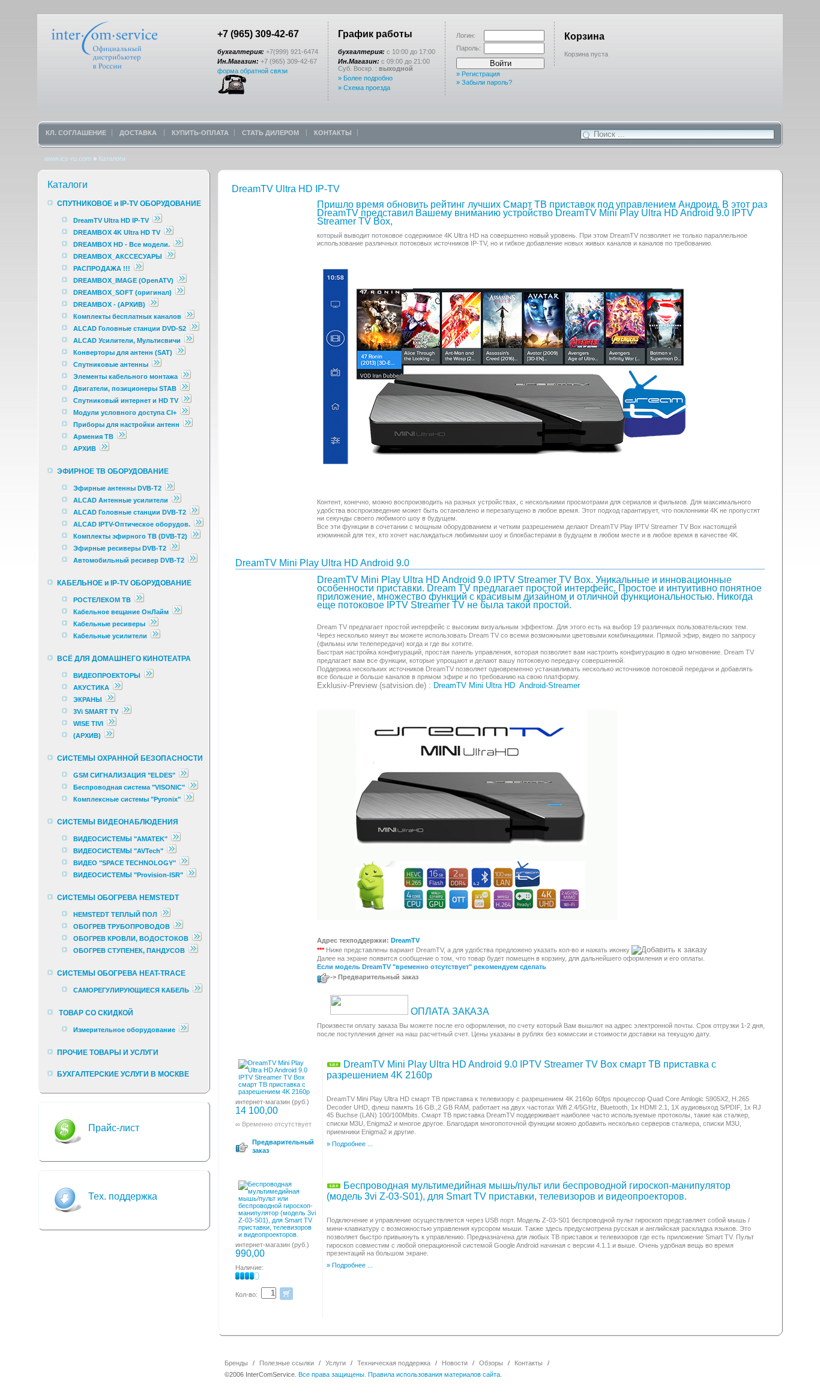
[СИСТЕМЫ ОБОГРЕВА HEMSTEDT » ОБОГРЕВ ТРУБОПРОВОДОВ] (178, 926)
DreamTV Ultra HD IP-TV (111, 220)
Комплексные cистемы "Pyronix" (127, 799)
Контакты (528, 1363)
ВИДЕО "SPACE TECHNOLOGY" (124, 862)
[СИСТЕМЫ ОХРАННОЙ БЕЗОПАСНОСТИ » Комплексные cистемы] (189, 799)
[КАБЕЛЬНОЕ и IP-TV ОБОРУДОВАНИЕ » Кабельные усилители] (155, 635)
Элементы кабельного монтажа (125, 376)
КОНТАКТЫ (333, 132)
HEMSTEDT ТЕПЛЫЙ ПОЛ (115, 914)
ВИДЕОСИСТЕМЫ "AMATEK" (120, 838)
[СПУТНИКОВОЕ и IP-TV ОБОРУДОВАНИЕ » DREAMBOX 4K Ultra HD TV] (168, 232)
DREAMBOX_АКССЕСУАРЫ (117, 256)
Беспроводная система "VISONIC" (129, 787)
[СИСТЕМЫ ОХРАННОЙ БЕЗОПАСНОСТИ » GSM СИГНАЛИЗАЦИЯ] (183, 775)
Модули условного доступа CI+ (124, 412)
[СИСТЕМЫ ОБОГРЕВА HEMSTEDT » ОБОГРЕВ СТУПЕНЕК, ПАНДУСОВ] (193, 950)
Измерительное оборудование (124, 1029)
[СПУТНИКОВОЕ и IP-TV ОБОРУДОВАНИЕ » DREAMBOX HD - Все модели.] (178, 244)
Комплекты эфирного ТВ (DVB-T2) (130, 536)
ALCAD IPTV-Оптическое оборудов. (131, 524)
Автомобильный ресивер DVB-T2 (128, 560)
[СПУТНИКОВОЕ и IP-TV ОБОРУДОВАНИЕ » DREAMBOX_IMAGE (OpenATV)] (182, 280)
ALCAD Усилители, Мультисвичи (127, 340)
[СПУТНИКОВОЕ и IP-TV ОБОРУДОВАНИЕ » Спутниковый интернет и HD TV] (186, 400)
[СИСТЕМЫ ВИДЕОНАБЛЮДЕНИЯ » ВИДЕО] (184, 862)
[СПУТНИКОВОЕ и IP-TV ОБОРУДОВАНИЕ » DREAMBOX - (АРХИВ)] (153, 304)
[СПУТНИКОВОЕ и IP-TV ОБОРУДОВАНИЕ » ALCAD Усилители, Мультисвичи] (189, 340)
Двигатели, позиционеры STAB (124, 388)
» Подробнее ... (350, 1143)
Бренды (236, 1363)
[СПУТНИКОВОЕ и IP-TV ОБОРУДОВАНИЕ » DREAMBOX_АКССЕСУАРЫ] (170, 256)
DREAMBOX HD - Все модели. (121, 244)
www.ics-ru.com (67, 158)
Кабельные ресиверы (109, 623)
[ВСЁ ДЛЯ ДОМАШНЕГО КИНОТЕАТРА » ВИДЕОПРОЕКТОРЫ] (149, 675)
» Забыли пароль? (484, 82)
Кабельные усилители (111, 635)
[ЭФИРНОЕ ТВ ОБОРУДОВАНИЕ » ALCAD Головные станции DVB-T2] (194, 512)
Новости (455, 1363)
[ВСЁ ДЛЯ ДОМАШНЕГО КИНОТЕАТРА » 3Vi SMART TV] (126, 711)
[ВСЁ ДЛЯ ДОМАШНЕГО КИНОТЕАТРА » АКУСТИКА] (117, 687)
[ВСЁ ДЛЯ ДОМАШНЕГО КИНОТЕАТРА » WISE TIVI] (111, 723)
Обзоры (491, 1363)
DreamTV (405, 940)
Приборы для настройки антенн (127, 424)
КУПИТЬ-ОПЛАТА (200, 132)
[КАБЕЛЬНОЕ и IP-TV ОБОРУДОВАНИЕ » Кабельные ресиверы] (153, 623)
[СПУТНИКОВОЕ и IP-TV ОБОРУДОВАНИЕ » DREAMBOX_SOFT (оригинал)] (180, 292)
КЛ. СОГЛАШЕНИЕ (76, 132)
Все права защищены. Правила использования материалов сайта (399, 1374)
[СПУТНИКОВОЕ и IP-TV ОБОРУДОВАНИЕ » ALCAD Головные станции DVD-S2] (194, 328)
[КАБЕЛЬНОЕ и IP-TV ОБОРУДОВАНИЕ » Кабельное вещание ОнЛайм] (177, 611)
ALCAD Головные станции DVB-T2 (130, 512)
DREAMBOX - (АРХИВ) (109, 304)
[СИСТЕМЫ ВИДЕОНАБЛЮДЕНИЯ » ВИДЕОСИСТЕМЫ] (176, 838)
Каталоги (111, 158)
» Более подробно (365, 78)
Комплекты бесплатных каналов (127, 316)
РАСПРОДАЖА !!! (101, 268)
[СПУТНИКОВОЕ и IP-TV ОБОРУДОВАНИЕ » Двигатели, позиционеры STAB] (185, 388)
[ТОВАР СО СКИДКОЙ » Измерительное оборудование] (183, 1029)
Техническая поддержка (393, 1363)
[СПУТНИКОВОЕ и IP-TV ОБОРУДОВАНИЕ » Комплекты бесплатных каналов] (189, 316)
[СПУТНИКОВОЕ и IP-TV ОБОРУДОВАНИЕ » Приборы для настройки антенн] (188, 424)
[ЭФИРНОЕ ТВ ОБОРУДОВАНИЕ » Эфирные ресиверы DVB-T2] (174, 548)
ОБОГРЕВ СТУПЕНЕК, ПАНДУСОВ (129, 950)
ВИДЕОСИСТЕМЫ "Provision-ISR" (128, 874)
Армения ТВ (93, 436)
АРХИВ (84, 448)
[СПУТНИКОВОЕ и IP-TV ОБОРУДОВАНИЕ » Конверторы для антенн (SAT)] (180, 352)
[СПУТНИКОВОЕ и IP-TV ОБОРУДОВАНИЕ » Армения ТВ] (122, 436)
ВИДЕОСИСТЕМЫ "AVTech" (118, 850)
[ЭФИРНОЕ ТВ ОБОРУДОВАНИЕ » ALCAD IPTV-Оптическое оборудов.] (198, 524)
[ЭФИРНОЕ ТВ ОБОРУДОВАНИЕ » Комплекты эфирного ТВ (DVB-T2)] (195, 536)
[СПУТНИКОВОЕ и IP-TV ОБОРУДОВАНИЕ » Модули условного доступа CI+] (185, 412)
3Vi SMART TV (95, 711)
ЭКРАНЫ (88, 699)
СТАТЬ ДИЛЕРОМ (271, 132)
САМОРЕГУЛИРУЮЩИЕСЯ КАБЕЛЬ (131, 990)
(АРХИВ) (87, 735)
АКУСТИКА (91, 687)
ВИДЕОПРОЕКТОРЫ (106, 675)
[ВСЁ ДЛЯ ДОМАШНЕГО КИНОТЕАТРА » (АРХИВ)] (109, 735)
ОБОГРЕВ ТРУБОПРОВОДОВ (121, 926)
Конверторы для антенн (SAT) (122, 352)
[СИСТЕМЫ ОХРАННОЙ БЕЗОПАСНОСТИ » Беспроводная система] (193, 787)
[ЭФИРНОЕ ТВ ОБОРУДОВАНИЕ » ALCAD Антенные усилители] (176, 500)
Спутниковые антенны (111, 364)
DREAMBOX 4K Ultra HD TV (117, 232)
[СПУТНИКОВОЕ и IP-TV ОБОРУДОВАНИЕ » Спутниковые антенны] (156, 364)
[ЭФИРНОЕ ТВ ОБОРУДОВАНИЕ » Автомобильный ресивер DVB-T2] (192, 560)
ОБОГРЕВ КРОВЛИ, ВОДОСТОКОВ (130, 938)
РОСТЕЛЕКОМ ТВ (102, 599)
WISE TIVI (88, 723)
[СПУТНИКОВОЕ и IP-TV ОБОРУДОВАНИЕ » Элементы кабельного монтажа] (186, 376)
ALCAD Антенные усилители (121, 500)
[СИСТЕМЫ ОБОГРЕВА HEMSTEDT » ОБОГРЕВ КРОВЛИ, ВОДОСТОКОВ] (197, 938)
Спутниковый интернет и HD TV (125, 400)
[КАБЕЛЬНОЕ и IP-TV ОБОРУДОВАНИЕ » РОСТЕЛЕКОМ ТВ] (139, 599)
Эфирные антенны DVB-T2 (117, 488)
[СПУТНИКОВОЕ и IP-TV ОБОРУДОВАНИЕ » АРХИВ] (104, 448)
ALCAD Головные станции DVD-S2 (130, 328)
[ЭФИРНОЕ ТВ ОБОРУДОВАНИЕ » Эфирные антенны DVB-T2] (170, 488)
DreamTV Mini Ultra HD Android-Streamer (506, 685)
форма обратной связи (252, 70)
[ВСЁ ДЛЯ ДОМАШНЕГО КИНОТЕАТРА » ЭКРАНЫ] (110, 699)
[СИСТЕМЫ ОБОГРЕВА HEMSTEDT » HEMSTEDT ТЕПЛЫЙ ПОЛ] (165, 914)
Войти (500, 63)
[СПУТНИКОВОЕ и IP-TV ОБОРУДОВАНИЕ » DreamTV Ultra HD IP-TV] (157, 220)
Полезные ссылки (286, 1363)
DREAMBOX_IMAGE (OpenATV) (123, 280)
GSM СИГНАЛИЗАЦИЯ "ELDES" (124, 775)
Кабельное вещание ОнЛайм (121, 611)
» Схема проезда (364, 87)
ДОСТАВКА (138, 132)
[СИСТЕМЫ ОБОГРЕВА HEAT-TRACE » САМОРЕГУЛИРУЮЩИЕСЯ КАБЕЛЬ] (197, 990)
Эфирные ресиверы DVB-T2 (119, 548)
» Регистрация (478, 73)
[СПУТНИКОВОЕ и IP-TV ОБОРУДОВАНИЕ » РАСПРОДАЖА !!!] (138, 268)
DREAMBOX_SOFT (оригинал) (122, 292)
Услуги (335, 1363)
